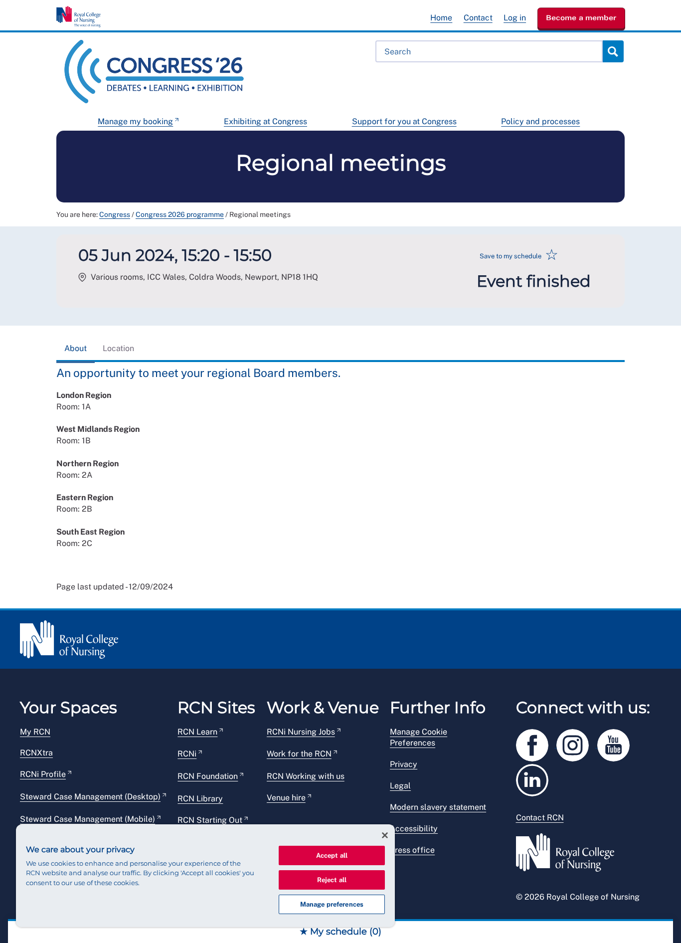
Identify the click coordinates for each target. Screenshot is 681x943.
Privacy (403, 764)
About (75, 348)
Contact (478, 17)
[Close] (385, 835)
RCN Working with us (305, 776)
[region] (205, 875)
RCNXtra (36, 752)
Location (118, 348)
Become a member (581, 17)
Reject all (331, 880)
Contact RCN (540, 817)
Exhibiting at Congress (265, 121)
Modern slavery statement (438, 807)
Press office (412, 850)
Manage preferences (331, 904)
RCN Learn (197, 732)
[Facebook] (536, 743)
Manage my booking (135, 121)
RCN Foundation (207, 776)
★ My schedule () (340, 931)
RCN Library (200, 798)
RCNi (186, 753)
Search (613, 51)
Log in (515, 17)
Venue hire (286, 797)
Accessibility (414, 828)
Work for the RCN (299, 753)
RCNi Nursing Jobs (301, 732)
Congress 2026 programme (180, 214)
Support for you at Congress (404, 121)
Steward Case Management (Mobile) (87, 819)
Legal (400, 785)
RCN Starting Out (209, 820)
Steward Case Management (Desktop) (90, 796)
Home (441, 17)
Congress (114, 214)
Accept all (331, 855)
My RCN (35, 732)
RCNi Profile (43, 774)
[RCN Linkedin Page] (535, 778)
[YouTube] (616, 743)
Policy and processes (540, 121)
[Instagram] (576, 743)
